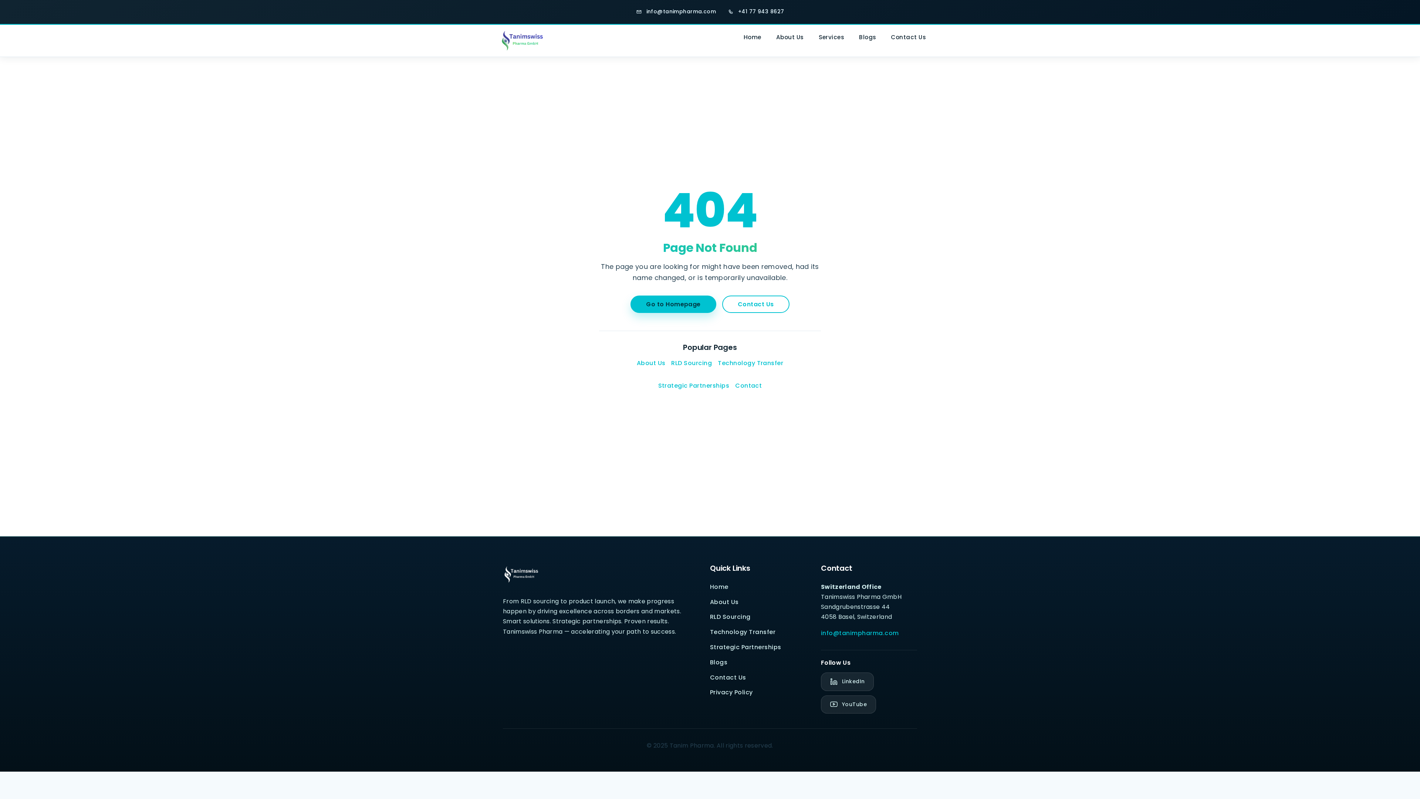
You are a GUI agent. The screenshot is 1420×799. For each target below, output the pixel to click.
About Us (790, 37)
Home (752, 37)
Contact (748, 385)
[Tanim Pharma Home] (519, 40)
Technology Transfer (750, 363)
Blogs (867, 37)
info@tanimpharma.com (860, 633)
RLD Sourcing (691, 363)
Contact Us (908, 37)
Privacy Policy (731, 692)
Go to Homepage (673, 304)
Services (832, 37)
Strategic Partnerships (694, 385)
